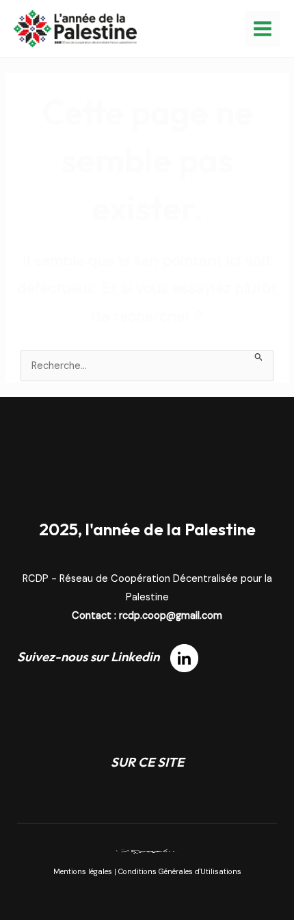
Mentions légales (82, 871)
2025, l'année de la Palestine (147, 528)
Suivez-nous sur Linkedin (93, 656)
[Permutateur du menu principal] (262, 29)
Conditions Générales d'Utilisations (179, 871)
